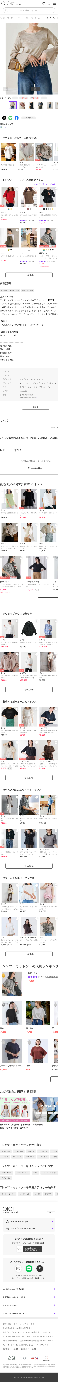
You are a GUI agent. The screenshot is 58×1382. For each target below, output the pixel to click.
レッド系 (5, 1157)
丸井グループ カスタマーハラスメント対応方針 (20, 1332)
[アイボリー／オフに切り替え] (50, 209)
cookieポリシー (46, 1332)
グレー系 (31, 1151)
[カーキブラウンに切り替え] (28, 209)
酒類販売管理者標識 (10, 1341)
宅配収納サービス (27, 1349)
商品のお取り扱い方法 (28, 397)
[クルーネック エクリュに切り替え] (48, 249)
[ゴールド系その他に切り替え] (9, 250)
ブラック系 (19, 1151)
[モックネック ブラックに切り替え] (50, 249)
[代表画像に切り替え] (9, 209)
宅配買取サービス (9, 1349)
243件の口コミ (51, 977)
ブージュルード (22, 1173)
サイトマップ (41, 1345)
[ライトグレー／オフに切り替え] (48, 209)
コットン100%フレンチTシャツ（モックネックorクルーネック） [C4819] (11, 583)
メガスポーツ (6, 1173)
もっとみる (29, 275)
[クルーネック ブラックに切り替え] (53, 249)
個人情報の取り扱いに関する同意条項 (16, 1328)
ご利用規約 (7, 1324)
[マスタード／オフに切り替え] (53, 209)
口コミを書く (36, 467)
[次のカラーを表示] (55, 250)
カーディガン (25, 1194)
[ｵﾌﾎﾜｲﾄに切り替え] (29, 250)
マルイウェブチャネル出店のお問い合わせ (18, 1345)
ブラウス (48, 1194)
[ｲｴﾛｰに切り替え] (11, 209)
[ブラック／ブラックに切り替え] (44, 209)
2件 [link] (52, 220)
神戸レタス (6, 1178)
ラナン (18, 18)
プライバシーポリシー (22, 1324)
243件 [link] (52, 261)
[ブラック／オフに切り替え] (46, 209)
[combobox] (29, 10)
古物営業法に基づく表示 (42, 1336)
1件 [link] (32, 261)
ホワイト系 (6, 1151)
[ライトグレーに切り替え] (30, 209)
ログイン (51, 1213)
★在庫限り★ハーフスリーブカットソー (37, 583)
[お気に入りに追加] (15, 145)
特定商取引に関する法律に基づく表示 (16, 1336)
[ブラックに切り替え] (11, 249)
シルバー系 (30, 1157)
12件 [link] (33, 220)
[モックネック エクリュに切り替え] (46, 249)
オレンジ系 (17, 1157)
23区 (35, 1173)
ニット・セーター (8, 1194)
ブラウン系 (43, 1151)
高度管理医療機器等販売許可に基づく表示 (35, 1341)
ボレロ (37, 1194)
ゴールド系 (43, 1157)
